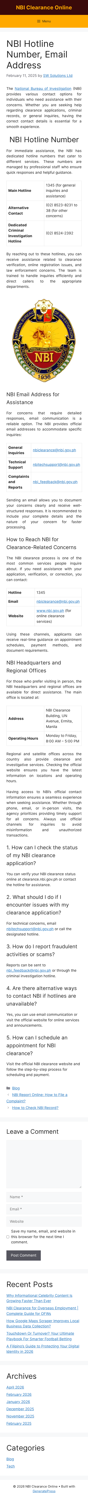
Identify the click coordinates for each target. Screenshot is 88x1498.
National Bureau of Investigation (43, 88)
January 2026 (18, 1402)
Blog (16, 1088)
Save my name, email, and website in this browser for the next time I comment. (43, 1236)
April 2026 (15, 1387)
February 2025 (18, 1423)
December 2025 (20, 1409)
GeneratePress (44, 1491)
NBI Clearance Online (44, 7)
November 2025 (20, 1416)
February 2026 (19, 1394)
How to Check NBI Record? (35, 1108)
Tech (10, 1466)
